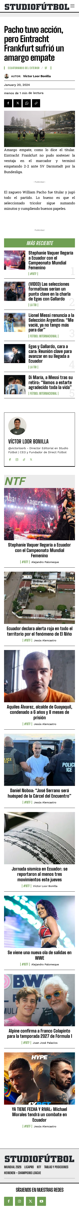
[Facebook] (8, 103)
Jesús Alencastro (45, 640)
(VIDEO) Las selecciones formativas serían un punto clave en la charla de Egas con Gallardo (49, 291)
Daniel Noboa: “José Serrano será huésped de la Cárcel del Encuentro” (39, 793)
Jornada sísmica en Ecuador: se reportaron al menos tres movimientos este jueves (39, 874)
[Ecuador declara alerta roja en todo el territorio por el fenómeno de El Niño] (39, 600)
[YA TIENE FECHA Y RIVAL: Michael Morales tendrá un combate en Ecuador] (39, 1080)
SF (46, 68)
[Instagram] (16, 458)
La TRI (33, 305)
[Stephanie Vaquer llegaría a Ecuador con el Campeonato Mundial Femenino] (14, 260)
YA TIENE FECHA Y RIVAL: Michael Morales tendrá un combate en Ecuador (39, 1114)
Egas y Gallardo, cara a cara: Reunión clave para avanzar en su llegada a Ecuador (50, 354)
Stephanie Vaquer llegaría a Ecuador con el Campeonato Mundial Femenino (51, 260)
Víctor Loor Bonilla (37, 76)
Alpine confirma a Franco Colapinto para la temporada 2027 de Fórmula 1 (39, 1033)
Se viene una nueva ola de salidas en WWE (40, 955)
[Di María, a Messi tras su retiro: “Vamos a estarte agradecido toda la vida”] (14, 384)
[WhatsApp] (27, 103)
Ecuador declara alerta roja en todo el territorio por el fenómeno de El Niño (40, 631)
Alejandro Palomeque (45, 562)
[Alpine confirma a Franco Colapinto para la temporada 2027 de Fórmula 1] (39, 1002)
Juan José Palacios (45, 1042)
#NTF (33, 273)
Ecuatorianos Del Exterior (24, 68)
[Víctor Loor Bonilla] (7, 76)
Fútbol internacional (43, 336)
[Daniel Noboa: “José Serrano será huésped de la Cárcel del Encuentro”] (39, 762)
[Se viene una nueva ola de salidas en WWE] (39, 924)
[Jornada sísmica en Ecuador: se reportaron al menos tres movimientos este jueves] (39, 840)
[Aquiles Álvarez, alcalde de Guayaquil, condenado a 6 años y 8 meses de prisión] (39, 678)
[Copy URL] (36, 103)
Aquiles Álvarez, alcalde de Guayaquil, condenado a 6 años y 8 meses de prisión (39, 712)
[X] (17, 103)
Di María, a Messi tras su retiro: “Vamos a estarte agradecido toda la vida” (51, 382)
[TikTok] (24, 458)
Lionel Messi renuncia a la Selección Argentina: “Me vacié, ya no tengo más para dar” (51, 322)
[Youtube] (41, 1201)
